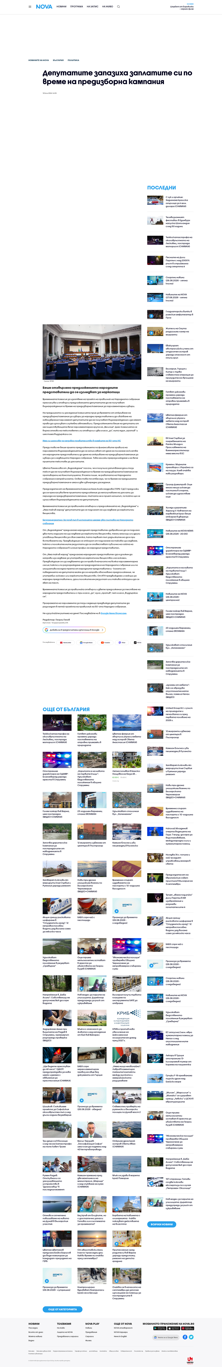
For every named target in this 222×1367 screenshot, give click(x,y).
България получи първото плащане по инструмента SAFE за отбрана (126, 998)
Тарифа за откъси (81, 1351)
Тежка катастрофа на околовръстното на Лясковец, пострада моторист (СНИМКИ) (56, 737)
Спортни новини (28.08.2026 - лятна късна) (177, 280)
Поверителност (126, 1351)
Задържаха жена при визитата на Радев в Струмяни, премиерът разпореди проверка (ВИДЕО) (56, 1035)
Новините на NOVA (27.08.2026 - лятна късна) (176, 297)
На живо (107, 6)
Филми (88, 1340)
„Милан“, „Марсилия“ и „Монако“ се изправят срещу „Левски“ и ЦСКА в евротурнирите (179, 1097)
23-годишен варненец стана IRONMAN (89, 812)
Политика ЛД (138, 1351)
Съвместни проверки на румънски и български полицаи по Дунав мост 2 (126, 1109)
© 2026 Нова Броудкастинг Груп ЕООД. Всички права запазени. (49, 1360)
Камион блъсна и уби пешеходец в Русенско (125, 844)
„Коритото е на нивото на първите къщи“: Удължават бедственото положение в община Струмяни (91, 778)
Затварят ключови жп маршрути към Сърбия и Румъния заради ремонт (57, 883)
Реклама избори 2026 (43, 1351)
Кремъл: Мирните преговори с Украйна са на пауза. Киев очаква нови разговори (179, 469)
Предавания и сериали (67, 1336)
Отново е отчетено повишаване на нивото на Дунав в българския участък (56, 1219)
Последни (33, 1328)
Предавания (91, 1332)
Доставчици (93, 1351)
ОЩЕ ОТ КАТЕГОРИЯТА (62, 1309)
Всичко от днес (36, 1332)
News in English (120, 1336)
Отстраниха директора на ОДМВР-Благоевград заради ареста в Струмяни (55, 775)
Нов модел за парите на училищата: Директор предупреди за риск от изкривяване (91, 998)
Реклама (31, 1351)
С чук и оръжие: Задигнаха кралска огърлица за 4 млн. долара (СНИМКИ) (177, 201)
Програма (76, 6)
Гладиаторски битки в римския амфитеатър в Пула (179, 314)
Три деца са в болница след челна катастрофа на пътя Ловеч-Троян (57, 1144)
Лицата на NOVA (65, 1332)
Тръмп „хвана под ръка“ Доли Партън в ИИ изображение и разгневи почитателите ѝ (179, 901)
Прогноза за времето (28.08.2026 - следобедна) (124, 920)
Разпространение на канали (63, 1351)
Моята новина (35, 1336)
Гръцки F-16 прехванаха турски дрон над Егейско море (179, 1078)
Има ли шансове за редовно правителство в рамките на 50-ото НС (82, 440)
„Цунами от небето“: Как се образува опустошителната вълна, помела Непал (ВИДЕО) (178, 691)
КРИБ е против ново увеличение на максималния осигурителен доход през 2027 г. (124, 1035)
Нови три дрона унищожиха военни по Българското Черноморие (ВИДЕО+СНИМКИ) (89, 885)
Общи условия (113, 1351)
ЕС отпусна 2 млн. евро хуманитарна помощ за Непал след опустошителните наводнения (179, 1038)
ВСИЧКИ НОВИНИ (162, 1224)
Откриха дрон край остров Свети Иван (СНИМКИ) (123, 1144)
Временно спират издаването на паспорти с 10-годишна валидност (126, 884)
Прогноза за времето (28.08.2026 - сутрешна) (56, 1288)
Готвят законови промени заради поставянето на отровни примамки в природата (89, 739)
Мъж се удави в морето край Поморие (126, 1176)
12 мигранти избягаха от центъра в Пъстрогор (91, 844)
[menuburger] (30, 6)
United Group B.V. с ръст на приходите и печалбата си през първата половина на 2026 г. (179, 714)
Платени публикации (35, 1353)
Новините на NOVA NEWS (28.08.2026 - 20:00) (179, 532)
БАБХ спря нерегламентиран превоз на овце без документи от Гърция (89, 1070)
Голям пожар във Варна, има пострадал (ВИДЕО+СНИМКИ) (56, 814)
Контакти (103, 1351)
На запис (92, 6)
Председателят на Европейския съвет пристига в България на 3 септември (179, 879)
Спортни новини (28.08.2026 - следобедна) (175, 981)
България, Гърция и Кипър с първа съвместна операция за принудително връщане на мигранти (179, 374)
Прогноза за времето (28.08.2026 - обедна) (90, 1107)
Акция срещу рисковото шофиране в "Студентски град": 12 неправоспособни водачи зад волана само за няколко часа (57, 924)
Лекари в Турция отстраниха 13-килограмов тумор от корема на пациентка (178, 1060)
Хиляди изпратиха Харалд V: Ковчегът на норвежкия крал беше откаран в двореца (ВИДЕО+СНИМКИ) (178, 513)
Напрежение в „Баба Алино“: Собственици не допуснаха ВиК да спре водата (56, 998)
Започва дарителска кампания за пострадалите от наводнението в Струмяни (55, 848)
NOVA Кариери (121, 1332)
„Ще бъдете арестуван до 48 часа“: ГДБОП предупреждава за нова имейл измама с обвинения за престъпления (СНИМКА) (57, 1073)
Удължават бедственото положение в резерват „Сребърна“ (56, 961)
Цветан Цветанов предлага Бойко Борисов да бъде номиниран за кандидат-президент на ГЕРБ (57, 1255)
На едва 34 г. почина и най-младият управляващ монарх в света (178, 859)
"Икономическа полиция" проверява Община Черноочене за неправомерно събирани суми (126, 963)
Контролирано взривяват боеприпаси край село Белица (90, 1290)
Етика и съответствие (170, 1351)
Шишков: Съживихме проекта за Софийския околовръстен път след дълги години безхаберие (57, 1110)
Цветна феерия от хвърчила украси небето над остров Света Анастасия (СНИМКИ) (126, 737)
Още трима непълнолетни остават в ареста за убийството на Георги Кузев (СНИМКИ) (91, 963)
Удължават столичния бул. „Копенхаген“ (125, 812)
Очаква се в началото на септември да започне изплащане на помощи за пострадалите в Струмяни (126, 1293)
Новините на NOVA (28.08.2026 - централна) (176, 597)
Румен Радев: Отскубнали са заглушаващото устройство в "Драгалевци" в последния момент (53, 1182)
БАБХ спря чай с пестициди (86, 918)
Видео (31, 1340)
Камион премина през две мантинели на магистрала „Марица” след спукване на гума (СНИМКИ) (90, 1181)
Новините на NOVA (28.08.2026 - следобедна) (176, 998)
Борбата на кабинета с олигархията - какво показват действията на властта (126, 1219)
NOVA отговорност (123, 1328)
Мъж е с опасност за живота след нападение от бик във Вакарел (91, 1032)
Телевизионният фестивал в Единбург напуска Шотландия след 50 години (178, 221)
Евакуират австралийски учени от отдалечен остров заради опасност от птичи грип (179, 351)
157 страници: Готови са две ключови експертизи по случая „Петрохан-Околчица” (178, 1183)
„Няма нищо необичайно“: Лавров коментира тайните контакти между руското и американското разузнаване (126, 1073)
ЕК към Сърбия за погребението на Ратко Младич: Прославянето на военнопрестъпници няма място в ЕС (177, 446)
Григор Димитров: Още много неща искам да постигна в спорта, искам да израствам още (179, 490)
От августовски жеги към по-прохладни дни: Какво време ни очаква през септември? (90, 1254)
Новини (61, 6)
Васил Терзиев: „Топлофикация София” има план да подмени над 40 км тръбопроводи (91, 1145)
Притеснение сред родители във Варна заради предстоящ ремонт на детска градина (124, 1255)
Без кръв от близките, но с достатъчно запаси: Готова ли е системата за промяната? (91, 1219)
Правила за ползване (152, 1351)
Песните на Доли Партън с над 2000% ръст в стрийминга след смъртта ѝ (177, 262)
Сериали (89, 1336)
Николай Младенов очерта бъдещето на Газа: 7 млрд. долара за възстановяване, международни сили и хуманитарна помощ (179, 836)
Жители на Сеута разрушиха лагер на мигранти (177, 331)
